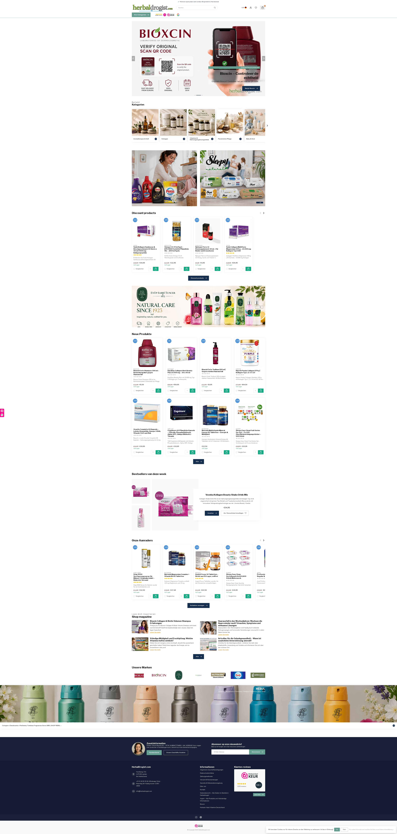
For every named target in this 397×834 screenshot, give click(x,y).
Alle (197, 462)
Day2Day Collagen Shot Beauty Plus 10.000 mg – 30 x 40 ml (180, 371)
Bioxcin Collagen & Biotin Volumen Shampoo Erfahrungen (170, 622)
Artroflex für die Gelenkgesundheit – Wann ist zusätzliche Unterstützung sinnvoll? (239, 639)
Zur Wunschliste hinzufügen (233, 513)
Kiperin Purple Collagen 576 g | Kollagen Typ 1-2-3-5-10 (248, 371)
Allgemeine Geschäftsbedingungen (211, 770)
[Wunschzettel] (256, 8)
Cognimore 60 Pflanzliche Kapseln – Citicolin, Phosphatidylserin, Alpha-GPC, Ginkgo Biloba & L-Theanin (181, 433)
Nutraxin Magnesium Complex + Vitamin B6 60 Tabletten (176, 575)
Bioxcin (202, 804)
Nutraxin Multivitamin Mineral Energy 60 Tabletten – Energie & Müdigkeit (215, 432)
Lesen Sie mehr (155, 632)
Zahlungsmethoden (206, 776)
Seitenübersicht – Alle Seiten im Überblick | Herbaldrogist (214, 794)
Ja (337, 829)
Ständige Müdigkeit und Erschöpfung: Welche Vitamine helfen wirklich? (171, 639)
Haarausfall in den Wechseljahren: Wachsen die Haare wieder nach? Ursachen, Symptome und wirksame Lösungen (240, 623)
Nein (344, 829)
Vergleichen (140, 269)
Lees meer (257, 794)
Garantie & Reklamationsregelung (211, 783)
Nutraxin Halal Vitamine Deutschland (212, 807)
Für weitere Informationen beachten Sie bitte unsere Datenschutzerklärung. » (371, 829)
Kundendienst (154, 753)
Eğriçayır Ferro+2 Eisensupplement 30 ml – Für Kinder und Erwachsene (206, 249)
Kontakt (202, 790)
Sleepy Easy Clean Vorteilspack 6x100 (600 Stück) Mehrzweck (236, 576)
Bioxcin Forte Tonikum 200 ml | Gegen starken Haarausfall (214, 370)
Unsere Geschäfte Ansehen (175, 753)
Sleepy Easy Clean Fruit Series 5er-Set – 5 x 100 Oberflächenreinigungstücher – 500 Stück (248, 433)
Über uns (203, 786)
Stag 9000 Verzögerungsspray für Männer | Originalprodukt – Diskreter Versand (144, 577)
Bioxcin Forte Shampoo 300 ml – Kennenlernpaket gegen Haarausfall (146, 372)
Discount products (197, 278)
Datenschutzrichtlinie (207, 773)
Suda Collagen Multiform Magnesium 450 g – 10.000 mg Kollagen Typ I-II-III (238, 249)
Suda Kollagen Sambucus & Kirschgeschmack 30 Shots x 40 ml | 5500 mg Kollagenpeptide (145, 250)
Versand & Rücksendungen (209, 780)
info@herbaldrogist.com (144, 791)
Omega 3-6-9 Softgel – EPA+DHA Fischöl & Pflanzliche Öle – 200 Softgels (176, 249)
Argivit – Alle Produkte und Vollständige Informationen (213, 800)
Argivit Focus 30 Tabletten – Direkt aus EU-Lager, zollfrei (206, 575)
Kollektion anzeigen (197, 605)
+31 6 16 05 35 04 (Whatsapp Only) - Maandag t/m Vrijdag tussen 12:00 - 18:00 (148, 783)
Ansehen (210, 513)
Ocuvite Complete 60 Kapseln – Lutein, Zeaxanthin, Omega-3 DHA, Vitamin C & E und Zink (147, 431)
